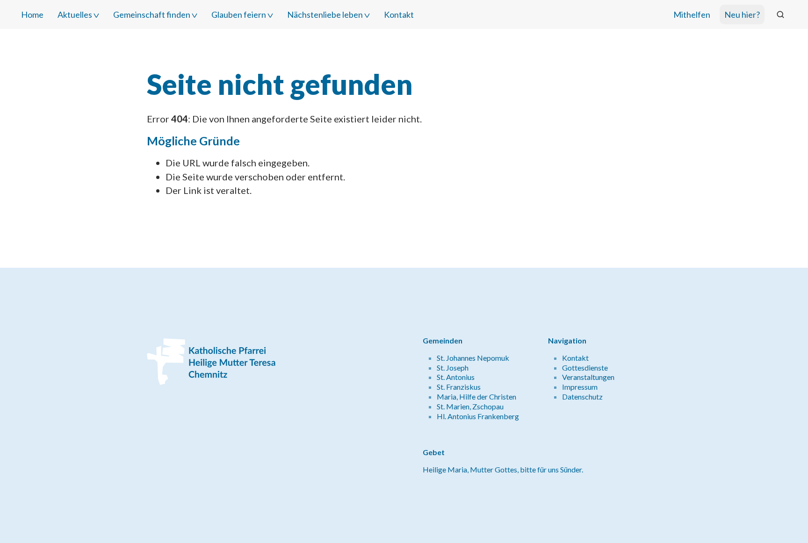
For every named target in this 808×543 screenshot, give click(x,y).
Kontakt (399, 14)
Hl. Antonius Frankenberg (478, 416)
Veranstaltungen (588, 376)
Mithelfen (691, 14)
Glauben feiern (238, 14)
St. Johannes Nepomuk (473, 357)
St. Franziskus (459, 386)
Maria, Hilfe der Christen (476, 396)
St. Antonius (456, 376)
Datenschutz (582, 396)
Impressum (580, 386)
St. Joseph (453, 367)
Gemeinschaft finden (151, 14)
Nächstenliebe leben (325, 14)
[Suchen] (780, 14)
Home (32, 14)
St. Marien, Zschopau (470, 406)
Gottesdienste (585, 367)
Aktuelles (75, 14)
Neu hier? (742, 14)
